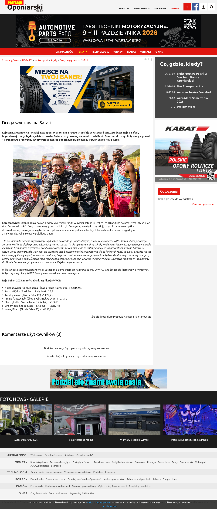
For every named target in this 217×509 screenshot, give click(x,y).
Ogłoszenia (169, 191)
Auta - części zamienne (50, 472)
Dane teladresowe (58, 493)
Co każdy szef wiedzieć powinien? (84, 479)
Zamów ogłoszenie (203, 204)
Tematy (21, 462)
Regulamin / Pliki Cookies (82, 493)
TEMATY (82, 51)
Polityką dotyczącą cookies (99, 502)
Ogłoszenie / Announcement (112, 486)
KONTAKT (146, 51)
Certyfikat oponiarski (122, 462)
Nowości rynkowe (39, 462)
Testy (175, 462)
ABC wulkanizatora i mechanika (46, 466)
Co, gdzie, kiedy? (181, 64)
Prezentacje (164, 462)
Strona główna (10, 60)
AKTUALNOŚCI (64, 51)
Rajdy (54, 60)
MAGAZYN (124, 8)
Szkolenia (69, 455)
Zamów (174, 8)
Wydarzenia (36, 455)
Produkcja (98, 472)
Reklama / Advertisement (57, 486)
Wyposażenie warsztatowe (77, 472)
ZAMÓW (131, 51)
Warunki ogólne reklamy (84, 486)
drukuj (148, 59)
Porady (21, 479)
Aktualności (17, 455)
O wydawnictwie (39, 493)
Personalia (140, 462)
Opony (34, 472)
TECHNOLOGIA (100, 51)
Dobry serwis (186, 462)
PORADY (118, 51)
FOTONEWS (24, 399)
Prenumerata (142, 8)
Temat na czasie (102, 462)
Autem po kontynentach (138, 479)
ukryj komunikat (110, 506)
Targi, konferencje (53, 455)
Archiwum (160, 8)
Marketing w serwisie (114, 479)
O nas (23, 493)
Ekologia (151, 462)
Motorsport (41, 60)
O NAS (159, 51)
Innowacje (110, 472)
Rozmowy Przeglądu (60, 462)
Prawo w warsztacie (55, 479)
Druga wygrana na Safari (74, 60)
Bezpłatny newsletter (140, 486)
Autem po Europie (161, 479)
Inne (175, 479)
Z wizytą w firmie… (82, 462)
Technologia (17, 472)
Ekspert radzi (37, 479)
